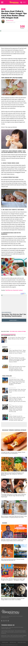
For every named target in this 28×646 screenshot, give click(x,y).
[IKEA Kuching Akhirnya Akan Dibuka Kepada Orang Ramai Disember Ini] (14, 557)
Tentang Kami (13, 642)
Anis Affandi (10, 20)
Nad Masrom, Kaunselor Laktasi (14, 290)
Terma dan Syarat (22, 642)
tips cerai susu (14, 331)
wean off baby (22, 331)
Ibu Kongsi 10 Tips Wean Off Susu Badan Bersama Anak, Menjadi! (17, 338)
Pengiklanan (5, 642)
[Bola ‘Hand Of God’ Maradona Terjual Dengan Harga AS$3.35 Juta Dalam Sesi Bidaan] (14, 596)
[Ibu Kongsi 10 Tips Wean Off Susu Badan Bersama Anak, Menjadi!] (4, 340)
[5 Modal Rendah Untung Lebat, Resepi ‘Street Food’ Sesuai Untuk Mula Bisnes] (14, 450)
